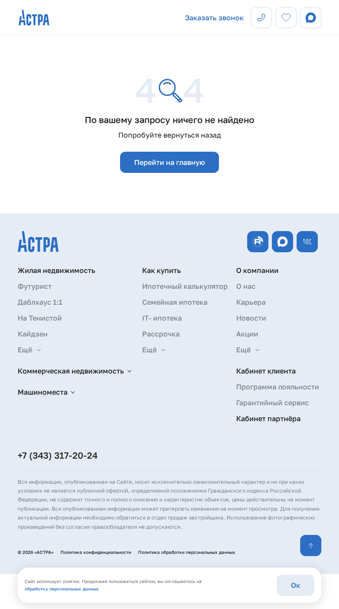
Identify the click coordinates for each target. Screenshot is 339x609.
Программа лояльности (277, 386)
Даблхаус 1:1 (40, 302)
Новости (251, 318)
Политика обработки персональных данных (186, 552)
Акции (247, 333)
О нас (246, 286)
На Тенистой (40, 318)
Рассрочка (161, 333)
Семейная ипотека (174, 302)
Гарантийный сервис (272, 402)
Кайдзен (33, 333)
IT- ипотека (162, 318)
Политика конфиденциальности (95, 552)
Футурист (35, 286)
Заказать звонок (214, 17)
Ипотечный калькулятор (185, 286)
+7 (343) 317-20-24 (58, 455)
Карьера (251, 302)
